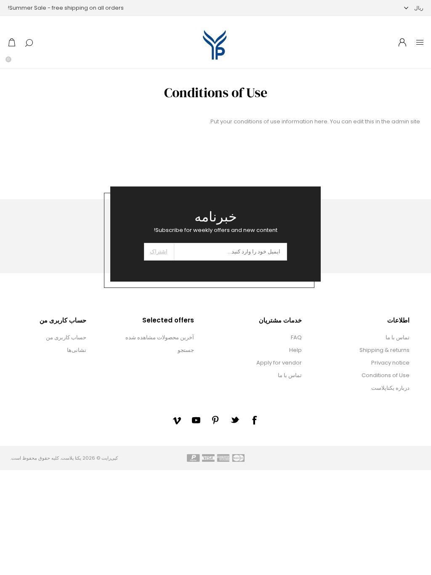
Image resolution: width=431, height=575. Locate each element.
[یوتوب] (196, 420)
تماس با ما (398, 337)
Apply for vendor (279, 363)
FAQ (296, 337)
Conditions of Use (386, 375)
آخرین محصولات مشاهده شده (159, 337)
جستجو (186, 350)
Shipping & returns (384, 350)
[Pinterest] (215, 420)
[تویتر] (234, 419)
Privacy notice (390, 363)
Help (295, 350)
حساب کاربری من (66, 337)
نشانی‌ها (76, 350)
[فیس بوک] (254, 420)
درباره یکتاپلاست (390, 388)
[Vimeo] (176, 420)
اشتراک (159, 252)
